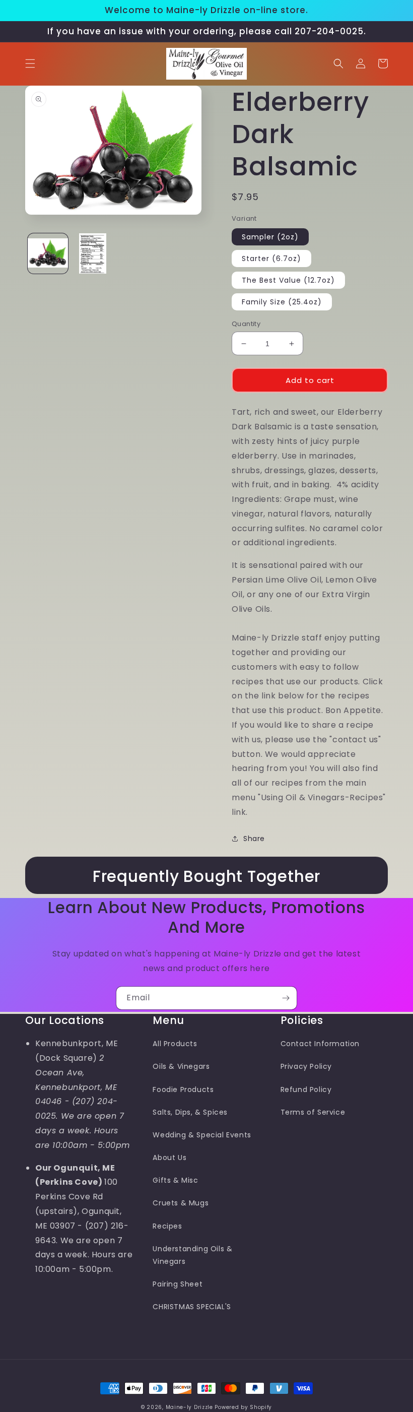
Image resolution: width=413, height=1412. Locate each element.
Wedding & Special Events (202, 1135)
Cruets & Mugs (181, 1203)
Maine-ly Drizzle (189, 1407)
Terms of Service (313, 1112)
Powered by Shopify (243, 1407)
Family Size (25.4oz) (282, 302)
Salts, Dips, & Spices (190, 1112)
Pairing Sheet (177, 1284)
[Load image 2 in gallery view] (93, 253)
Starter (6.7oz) (271, 258)
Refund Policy (306, 1089)
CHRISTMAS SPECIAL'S (192, 1307)
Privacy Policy (306, 1066)
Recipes (167, 1226)
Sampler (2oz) (270, 237)
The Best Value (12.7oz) (288, 280)
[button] (30, 63)
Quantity (246, 324)
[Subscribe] (285, 998)
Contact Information (320, 1044)
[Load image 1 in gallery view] (48, 253)
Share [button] (254, 838)
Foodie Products (183, 1089)
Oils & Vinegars (181, 1066)
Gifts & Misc (175, 1180)
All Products (175, 1044)
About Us (169, 1157)
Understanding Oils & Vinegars (192, 1255)
